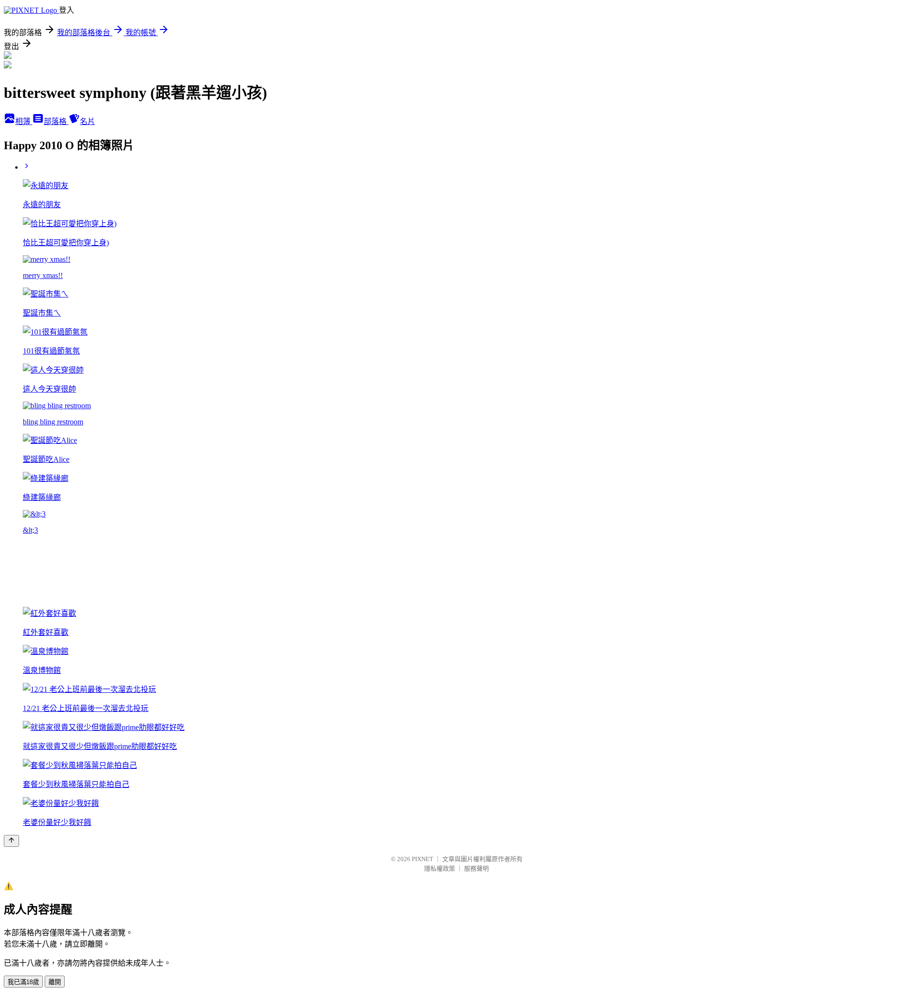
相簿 (23, 121)
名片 (87, 121)
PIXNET (422, 859)
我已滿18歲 (23, 982)
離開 (55, 982)
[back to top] (11, 841)
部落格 (56, 121)
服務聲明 (476, 868)
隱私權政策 (439, 868)
